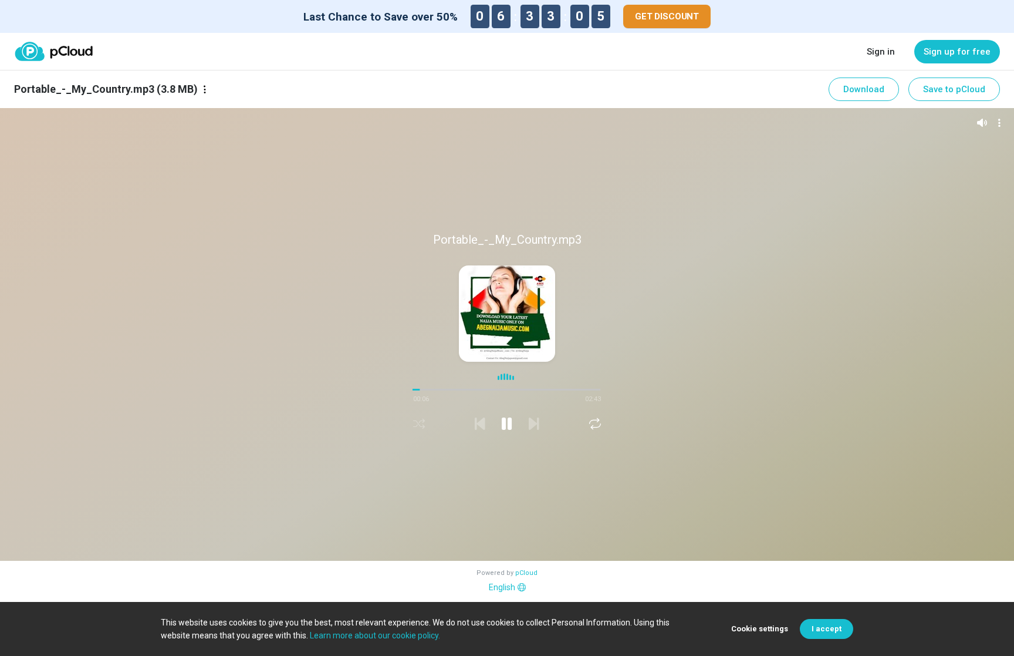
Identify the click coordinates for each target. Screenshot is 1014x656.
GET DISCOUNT (667, 16)
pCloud (526, 573)
